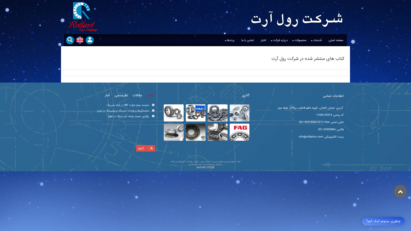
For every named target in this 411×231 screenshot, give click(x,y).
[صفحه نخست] (297, 14)
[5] (174, 112)
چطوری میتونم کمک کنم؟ (383, 221)
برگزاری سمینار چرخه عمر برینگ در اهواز (129, 111)
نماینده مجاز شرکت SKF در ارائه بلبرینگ (128, 116)
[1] (196, 132)
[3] (218, 132)
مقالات (137, 95)
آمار (107, 95)
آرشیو (141, 148)
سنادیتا (206, 164)
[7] (218, 112)
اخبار (150, 95)
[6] (196, 112)
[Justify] (150, 148)
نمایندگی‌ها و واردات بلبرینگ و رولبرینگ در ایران (123, 105)
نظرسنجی (121, 95)
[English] (80, 40)
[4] (240, 132)
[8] (240, 112)
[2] (174, 132)
